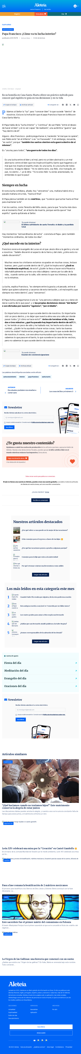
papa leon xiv (8, 823)
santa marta (46, 377)
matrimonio (8, 762)
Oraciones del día (15, 686)
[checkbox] (4, 422)
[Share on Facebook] (63, 105)
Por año (54, 1009)
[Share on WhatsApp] (78, 105)
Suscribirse (41, 1027)
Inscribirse (9, 427)
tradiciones (7, 934)
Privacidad (68, 1047)
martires (7, 860)
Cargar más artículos (40, 575)
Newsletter (34, 1009)
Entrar (47, 492)
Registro (17, 14)
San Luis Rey (47, 9)
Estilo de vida (12, 1015)
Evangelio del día (15, 678)
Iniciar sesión (41, 1033)
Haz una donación (26, 1047)
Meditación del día (16, 670)
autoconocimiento (9, 377)
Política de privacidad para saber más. (43, 422)
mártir (6, 897)
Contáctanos (59, 1047)
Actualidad (11, 1009)
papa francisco (33, 377)
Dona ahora (39, 14)
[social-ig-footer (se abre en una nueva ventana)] (46, 1040)
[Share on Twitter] (70, 105)
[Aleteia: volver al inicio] (40, 5)
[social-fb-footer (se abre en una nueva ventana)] (38, 1040)
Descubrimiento (13, 1018)
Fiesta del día (12, 663)
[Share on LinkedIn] (67, 105)
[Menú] (15, 6)
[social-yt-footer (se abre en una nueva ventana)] (34, 1040)
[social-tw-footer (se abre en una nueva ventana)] (42, 1040)
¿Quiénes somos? (39, 1047)
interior (22, 377)
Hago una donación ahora (16, 458)
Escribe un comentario (40, 500)
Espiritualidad (6, 25)
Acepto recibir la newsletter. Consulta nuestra (30, 422)
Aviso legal (50, 1047)
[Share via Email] (74, 105)
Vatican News (25, 38)
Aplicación (33, 1012)
